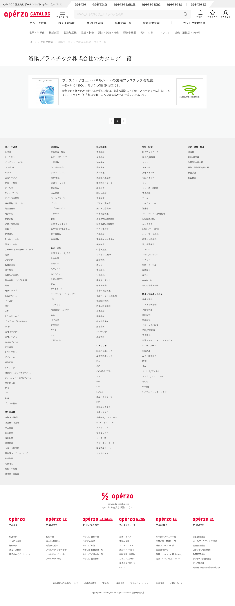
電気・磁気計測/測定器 (198, 167)
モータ (145, 198)
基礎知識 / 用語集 (127, 554)
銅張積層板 (10, 208)
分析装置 (9, 458)
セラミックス (57, 304)
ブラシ (54, 203)
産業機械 (100, 259)
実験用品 (9, 463)
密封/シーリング (58, 182)
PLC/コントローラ (150, 151)
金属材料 (55, 263)
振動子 (8, 228)
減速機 (145, 208)
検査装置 (192, 172)
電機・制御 (87, 32)
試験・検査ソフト (104, 350)
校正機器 (192, 177)
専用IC (8, 326)
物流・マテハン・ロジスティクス (157, 340)
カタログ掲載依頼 (194, 22)
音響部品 (9, 218)
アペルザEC (161, 525)
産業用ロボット (103, 280)
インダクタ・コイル (14, 162)
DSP (6, 305)
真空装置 (100, 172)
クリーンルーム (149, 345)
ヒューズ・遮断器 (150, 187)
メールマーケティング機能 (205, 540)
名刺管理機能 (199, 545)
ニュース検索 (15, 549)
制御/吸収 (55, 177)
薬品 (53, 283)
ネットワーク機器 (150, 234)
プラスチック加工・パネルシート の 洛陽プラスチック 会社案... (108, 80)
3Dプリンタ (101, 331)
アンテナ (9, 259)
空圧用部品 (56, 234)
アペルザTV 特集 (53, 558)
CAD (98, 365)
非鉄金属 (55, 258)
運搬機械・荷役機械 (105, 239)
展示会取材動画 (53, 540)
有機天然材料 (57, 278)
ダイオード (10, 357)
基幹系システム (103, 407)
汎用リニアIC (11, 336)
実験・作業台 (11, 468)
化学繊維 (55, 319)
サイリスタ (10, 367)
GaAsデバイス (11, 341)
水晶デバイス (11, 295)
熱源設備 (146, 314)
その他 (145, 381)
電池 (7, 285)
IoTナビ (122, 567)
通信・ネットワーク (105, 442)
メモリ (8, 311)
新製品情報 (124, 540)
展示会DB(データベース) (20, 554)
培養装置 (9, 437)
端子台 (145, 275)
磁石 (53, 314)
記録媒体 (9, 234)
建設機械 (100, 326)
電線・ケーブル (149, 264)
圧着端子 (146, 269)
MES (98, 381)
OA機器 (145, 386)
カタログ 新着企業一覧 (93, 554)
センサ (145, 162)
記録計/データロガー (151, 228)
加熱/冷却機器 (11, 417)
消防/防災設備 (148, 330)
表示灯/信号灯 (148, 157)
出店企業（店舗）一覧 (166, 540)
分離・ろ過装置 (103, 203)
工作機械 (100, 151)
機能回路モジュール (14, 203)
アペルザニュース (127, 525)
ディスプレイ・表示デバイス (18, 377)
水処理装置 (147, 309)
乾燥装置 (100, 187)
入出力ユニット (12, 239)
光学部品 (9, 213)
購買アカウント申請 (165, 545)
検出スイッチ (148, 177)
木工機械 (100, 311)
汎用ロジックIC (12, 331)
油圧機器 (100, 275)
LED (6, 393)
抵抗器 (8, 151)
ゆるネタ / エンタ (127, 562)
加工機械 (100, 157)
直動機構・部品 (58, 151)
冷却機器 (100, 336)
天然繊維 (55, 324)
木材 (53, 335)
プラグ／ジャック (150, 254)
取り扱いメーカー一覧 (166, 536)
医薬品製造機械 (103, 305)
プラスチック (57, 289)
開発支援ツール (103, 448)
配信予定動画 (52, 545)
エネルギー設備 (149, 304)
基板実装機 (101, 285)
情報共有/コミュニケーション (109, 417)
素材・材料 (146, 32)
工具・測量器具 (149, 355)
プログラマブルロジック (16, 321)
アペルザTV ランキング (56, 549)
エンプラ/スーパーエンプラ (63, 294)
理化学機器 (129, 32)
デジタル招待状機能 (202, 558)
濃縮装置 (9, 442)
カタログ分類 (94, 22)
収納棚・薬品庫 (12, 473)
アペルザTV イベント (55, 554)
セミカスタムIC (12, 316)
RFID (7, 387)
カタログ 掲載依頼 (91, 558)
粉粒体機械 (101, 192)
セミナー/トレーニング (152, 376)
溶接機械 (100, 162)
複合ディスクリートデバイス (18, 372)
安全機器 (146, 192)
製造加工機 (70, 32)
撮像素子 (9, 362)
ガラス (54, 330)
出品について (162, 549)
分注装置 (9, 427)
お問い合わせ (176, 583)
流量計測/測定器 (195, 162)
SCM (98, 376)
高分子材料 (56, 268)
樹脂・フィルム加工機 (106, 295)
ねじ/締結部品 (57, 167)
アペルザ (13, 525)
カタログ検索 (15, 540)
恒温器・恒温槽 (12, 422)
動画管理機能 (199, 554)
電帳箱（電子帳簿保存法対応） (207, 567)
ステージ (55, 213)
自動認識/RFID (148, 218)
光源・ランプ (11, 290)
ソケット (146, 259)
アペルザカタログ (91, 525)
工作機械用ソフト (104, 355)
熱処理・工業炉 (103, 177)
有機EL (8, 398)
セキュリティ (102, 432)
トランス (9, 172)
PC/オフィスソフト (105, 422)
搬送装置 (100, 244)
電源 (7, 254)
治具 (53, 218)
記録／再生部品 (12, 223)
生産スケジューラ (104, 396)
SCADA (99, 391)
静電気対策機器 (149, 239)
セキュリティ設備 (150, 324)
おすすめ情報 (66, 22)
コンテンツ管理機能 (202, 549)
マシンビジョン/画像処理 (153, 213)
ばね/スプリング (58, 172)
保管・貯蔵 (101, 249)
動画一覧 (50, 536)
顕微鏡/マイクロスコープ (16, 453)
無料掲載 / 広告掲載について (65, 583)
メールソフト (102, 427)
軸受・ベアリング (59, 157)
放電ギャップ (11, 177)
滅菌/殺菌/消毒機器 (105, 223)
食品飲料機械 (102, 300)
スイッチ (146, 167)
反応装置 (9, 432)
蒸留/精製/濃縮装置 (105, 218)
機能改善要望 (90, 583)
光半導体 (9, 346)
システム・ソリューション (154, 391)
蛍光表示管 (10, 382)
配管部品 (55, 187)
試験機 (191, 151)
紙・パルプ (56, 273)
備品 (144, 365)
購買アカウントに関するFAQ (169, 554)
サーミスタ (10, 157)
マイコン (9, 300)
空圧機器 (100, 269)
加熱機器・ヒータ (104, 182)
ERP (98, 401)
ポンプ (99, 264)
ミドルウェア (102, 453)
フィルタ (9, 187)
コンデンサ (10, 167)
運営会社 (106, 583)
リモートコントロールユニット (19, 249)
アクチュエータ (149, 203)
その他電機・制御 (150, 285)
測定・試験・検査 (108, 32)
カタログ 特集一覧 (91, 536)
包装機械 (100, 234)
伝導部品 (55, 162)
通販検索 (13, 545)
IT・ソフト (164, 32)
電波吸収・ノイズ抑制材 (16, 280)
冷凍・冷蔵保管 (12, 448)
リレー (145, 182)
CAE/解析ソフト (103, 371)
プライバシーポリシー (140, 583)
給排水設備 (147, 299)
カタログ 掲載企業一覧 (93, 549)
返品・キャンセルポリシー (168, 558)
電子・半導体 (37, 32)
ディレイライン (12, 192)
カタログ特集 (38, 22)
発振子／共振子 (12, 182)
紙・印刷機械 (102, 321)
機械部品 (54, 32)
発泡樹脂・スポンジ (60, 309)
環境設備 (146, 335)
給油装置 (55, 192)
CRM (98, 386)
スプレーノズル (58, 208)
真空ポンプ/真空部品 (60, 228)
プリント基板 (11, 403)
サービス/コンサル (150, 371)
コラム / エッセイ (127, 558)
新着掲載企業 (151, 22)
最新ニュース (125, 536)
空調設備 (146, 319)
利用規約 (160, 583)
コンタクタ (147, 223)
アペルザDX (198, 525)
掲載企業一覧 (123, 22)
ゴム (53, 299)
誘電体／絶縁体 (12, 275)
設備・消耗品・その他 (187, 32)
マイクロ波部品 (12, 198)
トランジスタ (11, 352)
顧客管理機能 (199, 536)
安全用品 (146, 350)
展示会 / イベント (127, 549)
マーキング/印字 (103, 254)
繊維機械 (100, 316)
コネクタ (146, 249)
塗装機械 (100, 167)
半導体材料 (56, 340)
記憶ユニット (11, 244)
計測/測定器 (193, 157)
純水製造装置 (102, 213)
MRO (144, 360)
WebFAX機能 (198, 562)
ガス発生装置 (102, 228)
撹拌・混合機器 (103, 208)
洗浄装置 (100, 198)
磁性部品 (9, 269)
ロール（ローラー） (60, 198)
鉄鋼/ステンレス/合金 (60, 253)
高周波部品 (10, 264)
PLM (98, 360)
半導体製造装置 (103, 290)
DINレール (147, 280)
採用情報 (120, 583)
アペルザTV (51, 525)
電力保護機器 (148, 244)
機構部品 (55, 239)
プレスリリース (126, 545)
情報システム (102, 412)
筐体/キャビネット (59, 223)
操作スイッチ (148, 172)
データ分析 (101, 437)
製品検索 (13, 536)
